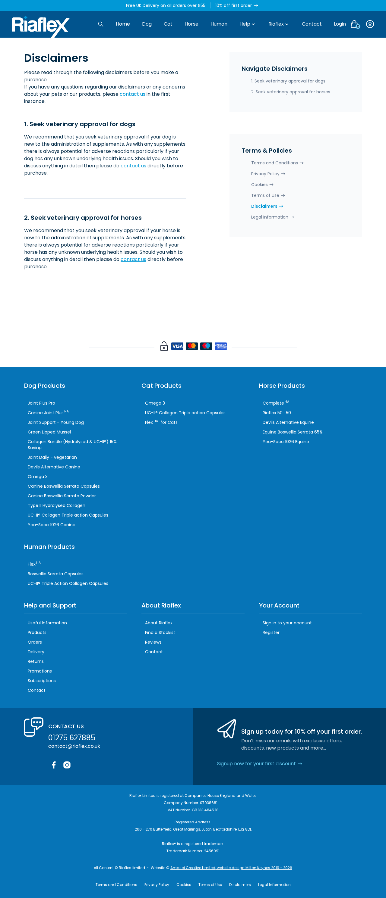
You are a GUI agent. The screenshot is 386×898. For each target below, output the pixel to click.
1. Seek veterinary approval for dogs (288, 81)
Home (123, 23)
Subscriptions (42, 681)
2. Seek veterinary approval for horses (290, 92)
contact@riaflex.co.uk (74, 746)
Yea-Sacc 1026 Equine (286, 442)
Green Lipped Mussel (49, 432)
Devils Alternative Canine (54, 467)
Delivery (36, 652)
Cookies (259, 185)
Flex (34, 564)
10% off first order (233, 5)
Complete (276, 403)
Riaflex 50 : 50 (277, 413)
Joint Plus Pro (41, 403)
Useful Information (47, 623)
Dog (147, 23)
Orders (35, 642)
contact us (132, 94)
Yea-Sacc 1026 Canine (51, 525)
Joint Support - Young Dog (56, 422)
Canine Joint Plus (48, 413)
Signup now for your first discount (256, 763)
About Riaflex (158, 623)
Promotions (40, 671)
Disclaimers (264, 206)
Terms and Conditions (274, 163)
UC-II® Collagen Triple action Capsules (68, 515)
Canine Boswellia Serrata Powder (62, 496)
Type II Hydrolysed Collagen (56, 505)
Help (244, 23)
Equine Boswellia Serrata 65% (293, 432)
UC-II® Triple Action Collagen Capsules (68, 583)
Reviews (153, 642)
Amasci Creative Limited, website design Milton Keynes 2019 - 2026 (231, 867)
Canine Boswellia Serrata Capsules (64, 486)
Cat (168, 23)
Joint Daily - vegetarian (52, 457)
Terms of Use (265, 195)
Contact (312, 23)
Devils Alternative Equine (288, 422)
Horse (191, 23)
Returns (36, 661)
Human (218, 23)
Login (340, 23)
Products (37, 632)
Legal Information (269, 217)
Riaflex (276, 23)
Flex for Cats (161, 422)
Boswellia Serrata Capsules (56, 574)
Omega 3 (38, 477)
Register (271, 632)
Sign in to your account (287, 623)
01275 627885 (71, 738)
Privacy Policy (265, 174)
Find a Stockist (160, 632)
